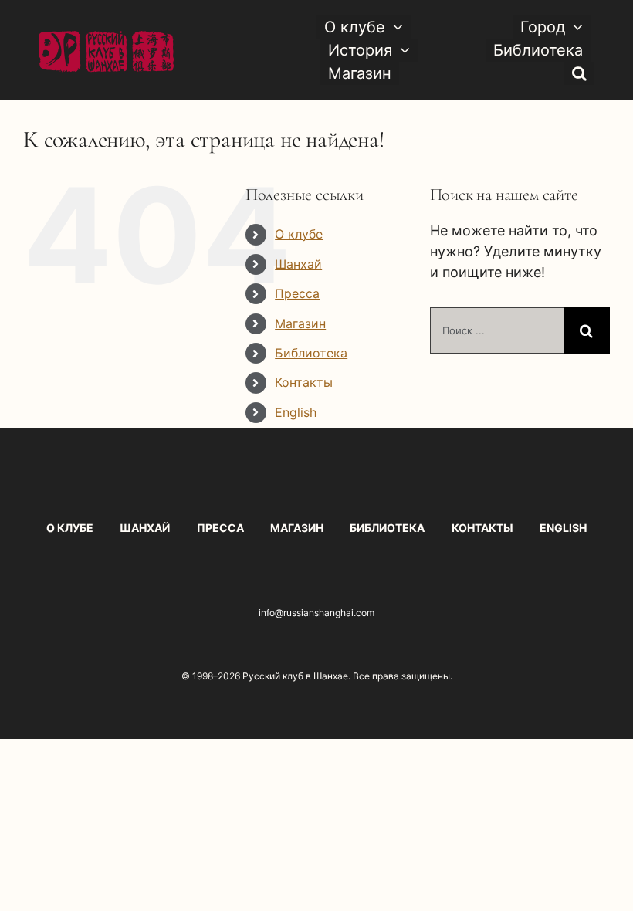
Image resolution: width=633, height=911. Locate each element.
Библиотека (311, 353)
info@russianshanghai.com (316, 612)
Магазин (300, 323)
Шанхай (298, 264)
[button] (579, 73)
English (295, 412)
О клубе (299, 234)
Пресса (297, 293)
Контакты (304, 382)
